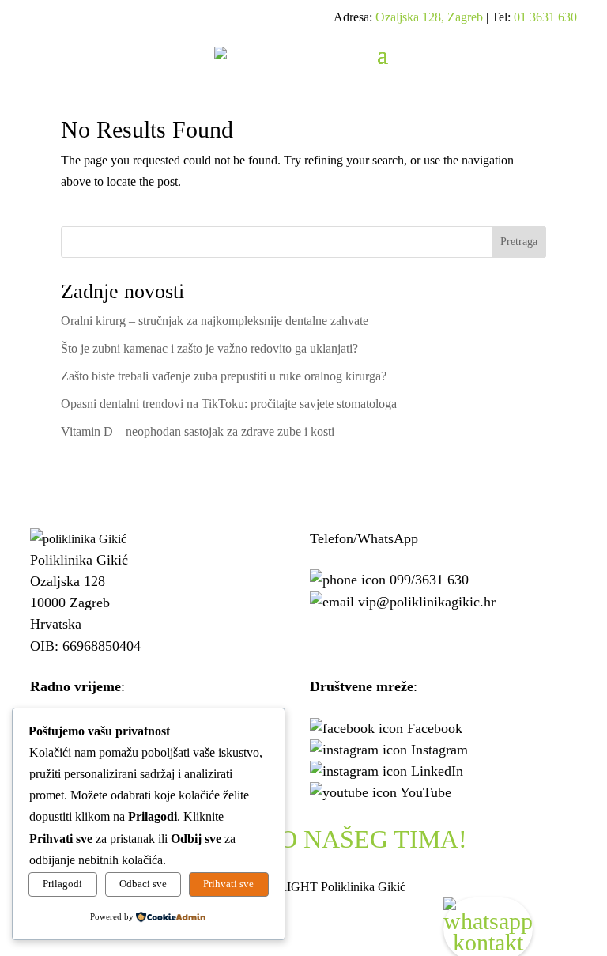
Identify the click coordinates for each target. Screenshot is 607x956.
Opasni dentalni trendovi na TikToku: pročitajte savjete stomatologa (229, 403)
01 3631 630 (545, 17)
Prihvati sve (228, 884)
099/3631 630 (429, 580)
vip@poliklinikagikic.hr (427, 602)
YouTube (425, 792)
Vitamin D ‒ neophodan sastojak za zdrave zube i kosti (197, 431)
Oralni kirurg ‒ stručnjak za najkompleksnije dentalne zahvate (214, 320)
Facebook (434, 728)
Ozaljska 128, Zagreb (429, 17)
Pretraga (518, 242)
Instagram (439, 750)
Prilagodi (62, 884)
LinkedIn (437, 771)
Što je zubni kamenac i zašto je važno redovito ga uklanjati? (209, 348)
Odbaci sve (143, 884)
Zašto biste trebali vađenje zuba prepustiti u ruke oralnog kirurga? (223, 376)
